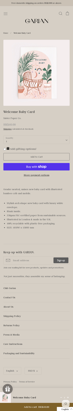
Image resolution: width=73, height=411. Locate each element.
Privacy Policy (10, 381)
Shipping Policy (12, 316)
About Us (8, 306)
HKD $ (31, 370)
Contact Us (9, 297)
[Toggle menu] (5, 13)
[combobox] (36, 140)
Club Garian (9, 288)
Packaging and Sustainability (18, 353)
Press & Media (11, 334)
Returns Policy (11, 325)
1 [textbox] (6, 141)
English (10, 370)
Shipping (7, 129)
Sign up (61, 260)
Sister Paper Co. (12, 118)
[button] (65, 409)
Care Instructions (12, 343)
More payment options (36, 175)
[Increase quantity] (68, 397)
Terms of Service (27, 381)
